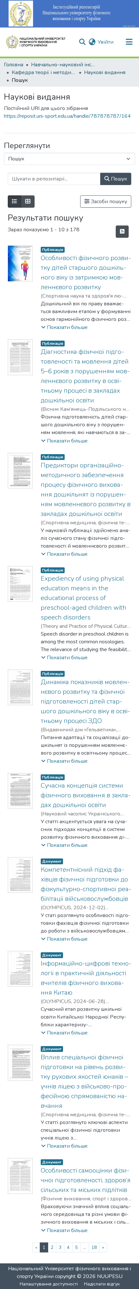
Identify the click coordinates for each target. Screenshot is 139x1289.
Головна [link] (13, 64)
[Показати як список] (14, 201)
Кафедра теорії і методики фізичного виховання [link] (44, 72)
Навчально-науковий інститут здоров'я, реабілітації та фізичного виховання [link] (63, 64)
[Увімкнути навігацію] (129, 42)
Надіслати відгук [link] (102, 1284)
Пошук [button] (118, 178)
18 (94, 1247)
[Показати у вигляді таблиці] (28, 201)
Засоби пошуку (108, 201)
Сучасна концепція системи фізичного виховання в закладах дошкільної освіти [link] (86, 795)
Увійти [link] (105, 42)
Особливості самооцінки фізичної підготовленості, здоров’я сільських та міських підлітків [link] (86, 1180)
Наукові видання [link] (104, 72)
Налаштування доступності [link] (49, 1284)
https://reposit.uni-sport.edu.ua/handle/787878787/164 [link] (67, 116)
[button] (38, 42)
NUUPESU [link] (110, 1276)
